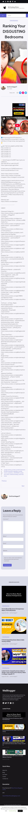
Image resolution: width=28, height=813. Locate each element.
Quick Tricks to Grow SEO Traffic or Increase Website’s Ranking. (12, 756)
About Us (4, 770)
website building (14, 474)
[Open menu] (3, 15)
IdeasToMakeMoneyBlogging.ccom (11, 795)
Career (4, 776)
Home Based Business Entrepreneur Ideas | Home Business (13, 609)
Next (23, 486)
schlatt (21, 473)
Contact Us (5, 778)
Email (4, 543)
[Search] (23, 15)
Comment (6, 519)
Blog (3, 772)
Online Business (14, 20)
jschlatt (14, 469)
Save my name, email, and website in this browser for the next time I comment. (13, 559)
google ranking (8, 469)
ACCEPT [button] (20, 810)
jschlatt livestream (20, 469)
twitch (7, 474)
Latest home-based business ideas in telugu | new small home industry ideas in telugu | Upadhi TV (14, 672)
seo (5, 474)
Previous (4, 481)
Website (5, 550)
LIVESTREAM (16, 473)
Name (5, 536)
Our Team (4, 774)
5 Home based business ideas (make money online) (13, 640)
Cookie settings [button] (12, 810)
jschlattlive (10, 473)
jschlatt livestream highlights (11, 471)
